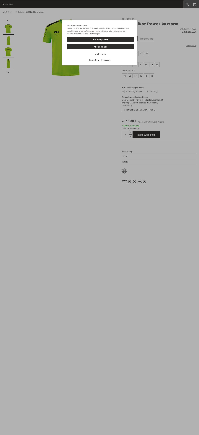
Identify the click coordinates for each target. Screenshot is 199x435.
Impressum (105, 60)
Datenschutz (94, 60)
